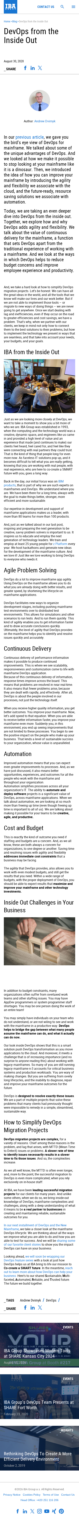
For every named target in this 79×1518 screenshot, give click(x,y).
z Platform (60, 544)
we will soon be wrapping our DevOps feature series (34, 1258)
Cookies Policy (31, 1494)
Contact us (45, 7)
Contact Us (68, 1494)
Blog (14, 21)
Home (7, 21)
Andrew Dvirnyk (44, 121)
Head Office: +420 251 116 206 (39, 1500)
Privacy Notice (12, 1494)
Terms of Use (51, 1494)
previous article (30, 137)
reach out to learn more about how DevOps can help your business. (38, 1272)
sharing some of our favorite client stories (39, 1242)
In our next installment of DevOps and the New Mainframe (35, 1227)
